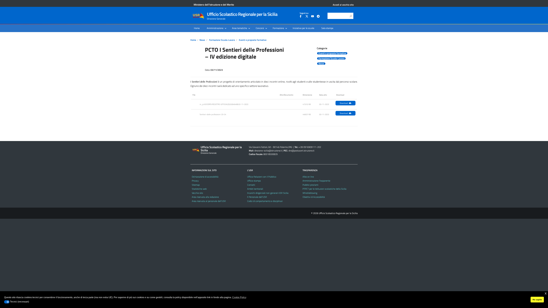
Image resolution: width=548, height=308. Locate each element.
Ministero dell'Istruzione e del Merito (214, 5)
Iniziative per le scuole (303, 28)
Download (344, 103)
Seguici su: (304, 13)
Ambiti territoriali (255, 189)
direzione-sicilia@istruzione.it (268, 150)
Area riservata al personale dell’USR (209, 201)
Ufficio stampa (254, 180)
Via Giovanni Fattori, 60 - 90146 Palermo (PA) (270, 147)
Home (197, 28)
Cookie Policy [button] (239, 297)
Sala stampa (327, 28)
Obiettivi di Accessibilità (314, 197)
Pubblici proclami (310, 185)
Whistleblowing (310, 193)
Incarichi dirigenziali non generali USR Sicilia (267, 193)
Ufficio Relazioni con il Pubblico (261, 176)
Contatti (251, 185)
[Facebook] (301, 16)
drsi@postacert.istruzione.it (301, 150)
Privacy (195, 180)
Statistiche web (199, 189)
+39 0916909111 (307, 147)
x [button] (546, 293)
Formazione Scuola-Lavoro (222, 40)
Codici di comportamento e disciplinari (265, 201)
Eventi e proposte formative (252, 40)
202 (319, 147)
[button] (6, 301)
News (202, 40)
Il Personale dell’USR (257, 197)
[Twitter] (306, 16)
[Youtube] (312, 16)
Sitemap (196, 185)
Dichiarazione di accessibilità (205, 176)
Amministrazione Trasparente (316, 180)
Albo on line (308, 176)
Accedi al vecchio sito (343, 4)
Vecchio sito (197, 193)
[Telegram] (318, 16)
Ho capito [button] (537, 299)
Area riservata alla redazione (205, 197)
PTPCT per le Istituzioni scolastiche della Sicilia (324, 189)
